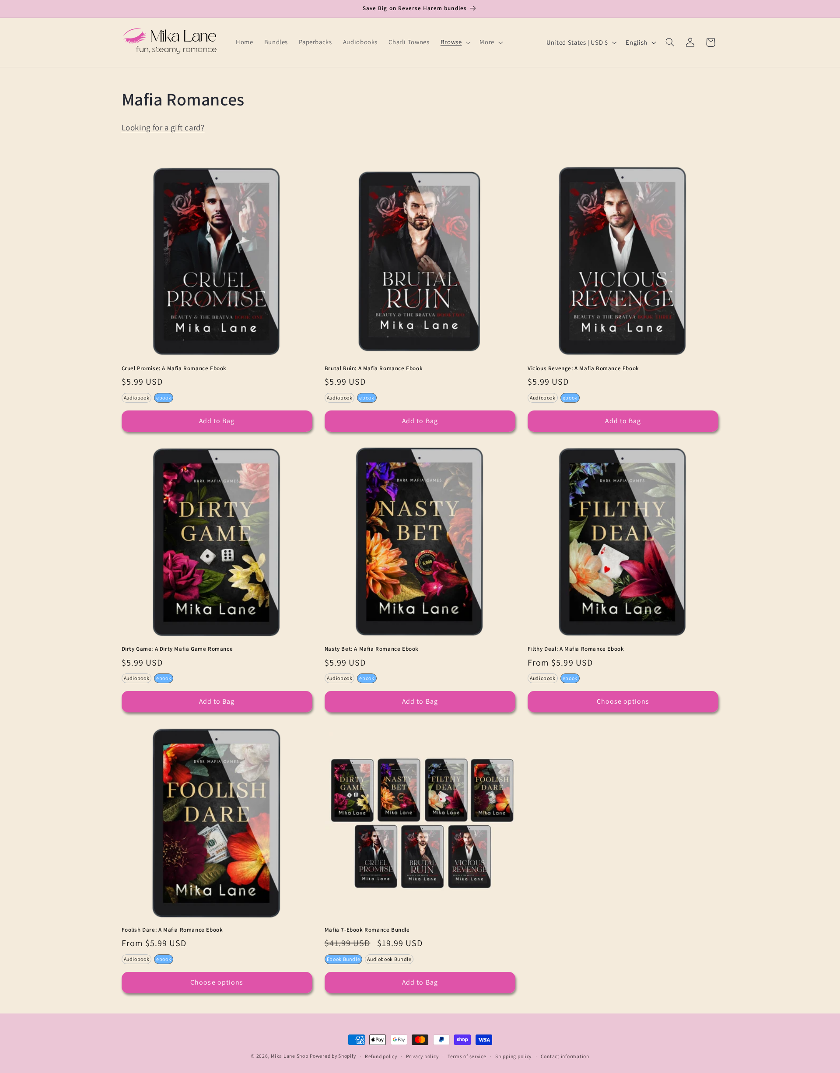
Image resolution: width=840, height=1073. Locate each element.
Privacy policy (422, 1056)
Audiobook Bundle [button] (389, 959)
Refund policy (381, 1056)
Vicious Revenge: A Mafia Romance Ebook (583, 368)
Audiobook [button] (137, 397)
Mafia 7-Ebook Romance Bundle (367, 929)
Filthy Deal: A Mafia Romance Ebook (576, 648)
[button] (454, 42)
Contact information (565, 1056)
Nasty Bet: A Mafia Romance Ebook (372, 648)
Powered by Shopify (333, 1055)
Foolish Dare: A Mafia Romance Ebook (172, 929)
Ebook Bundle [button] (343, 959)
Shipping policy (513, 1056)
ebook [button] (163, 397)
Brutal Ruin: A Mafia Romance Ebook (374, 368)
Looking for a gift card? (163, 127)
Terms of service (467, 1056)
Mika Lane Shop (289, 1055)
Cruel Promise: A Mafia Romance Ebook (174, 368)
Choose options (623, 701)
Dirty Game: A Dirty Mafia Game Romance (177, 648)
